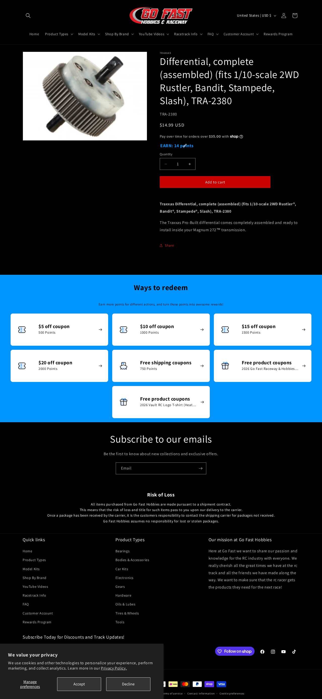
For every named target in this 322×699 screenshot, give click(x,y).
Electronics (124, 577)
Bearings (122, 551)
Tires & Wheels (127, 613)
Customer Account (38, 613)
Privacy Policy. (114, 668)
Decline (128, 684)
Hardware (123, 595)
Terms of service (171, 693)
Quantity (166, 154)
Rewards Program (37, 622)
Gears (120, 586)
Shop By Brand (35, 577)
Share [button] (169, 245)
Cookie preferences (232, 693)
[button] (28, 15)
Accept (79, 684)
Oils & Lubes (125, 604)
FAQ (26, 604)
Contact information (201, 693)
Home (27, 551)
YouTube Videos (35, 586)
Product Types (34, 560)
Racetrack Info (34, 595)
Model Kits (31, 569)
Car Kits (121, 569)
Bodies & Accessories (132, 560)
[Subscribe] (200, 468)
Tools (119, 622)
